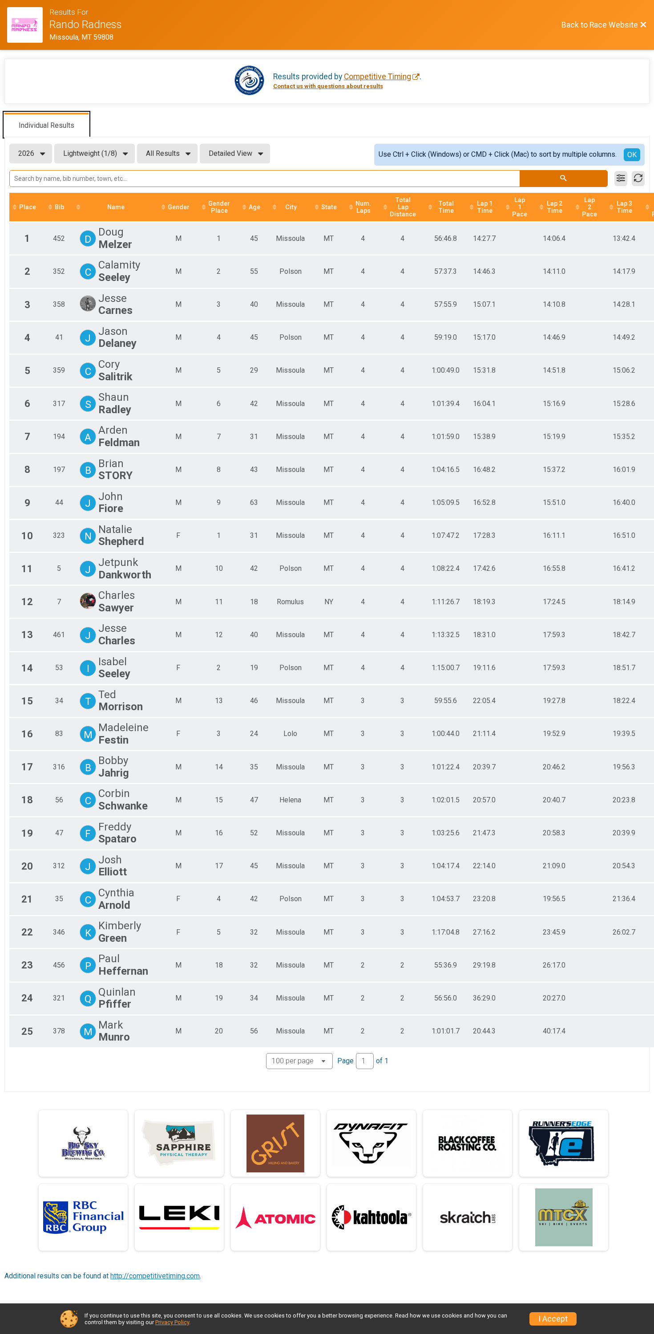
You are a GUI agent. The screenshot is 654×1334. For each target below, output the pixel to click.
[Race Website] (28, 25)
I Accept (553, 1318)
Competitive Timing (377, 76)
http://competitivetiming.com (155, 1276)
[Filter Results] (620, 178)
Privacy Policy (172, 1322)
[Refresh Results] (638, 178)
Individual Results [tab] (46, 125)
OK (632, 154)
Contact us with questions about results (328, 86)
